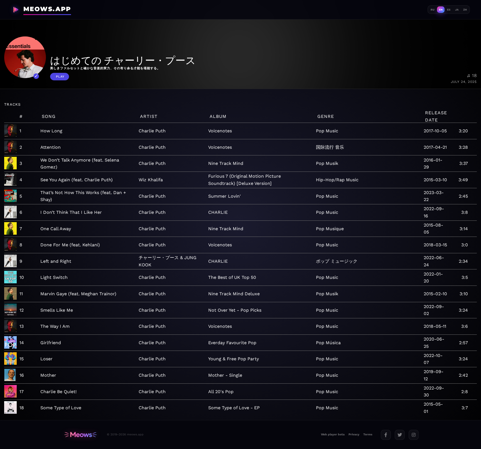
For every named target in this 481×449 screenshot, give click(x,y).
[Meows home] (80, 435)
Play (60, 76)
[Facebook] (386, 435)
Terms (367, 434)
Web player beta (333, 434)
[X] (400, 435)
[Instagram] (414, 435)
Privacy (354, 434)
